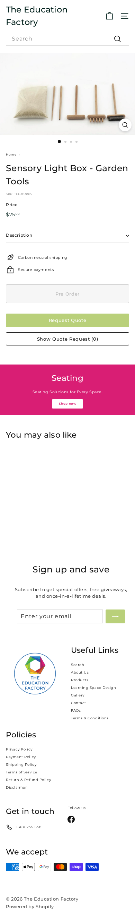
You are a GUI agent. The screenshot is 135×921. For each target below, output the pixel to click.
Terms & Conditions (90, 718)
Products (79, 680)
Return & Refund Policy (28, 780)
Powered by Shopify (30, 906)
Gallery (77, 695)
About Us (80, 672)
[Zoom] (125, 125)
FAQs (76, 710)
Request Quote (67, 320)
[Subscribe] (115, 616)
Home (11, 154)
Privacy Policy (19, 749)
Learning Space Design (93, 687)
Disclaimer (16, 787)
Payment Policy (21, 757)
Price (12, 204)
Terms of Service (21, 772)
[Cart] (109, 16)
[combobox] (67, 39)
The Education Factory (37, 16)
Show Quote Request (67, 339)
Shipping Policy (21, 764)
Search (77, 665)
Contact (78, 703)
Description (19, 235)
